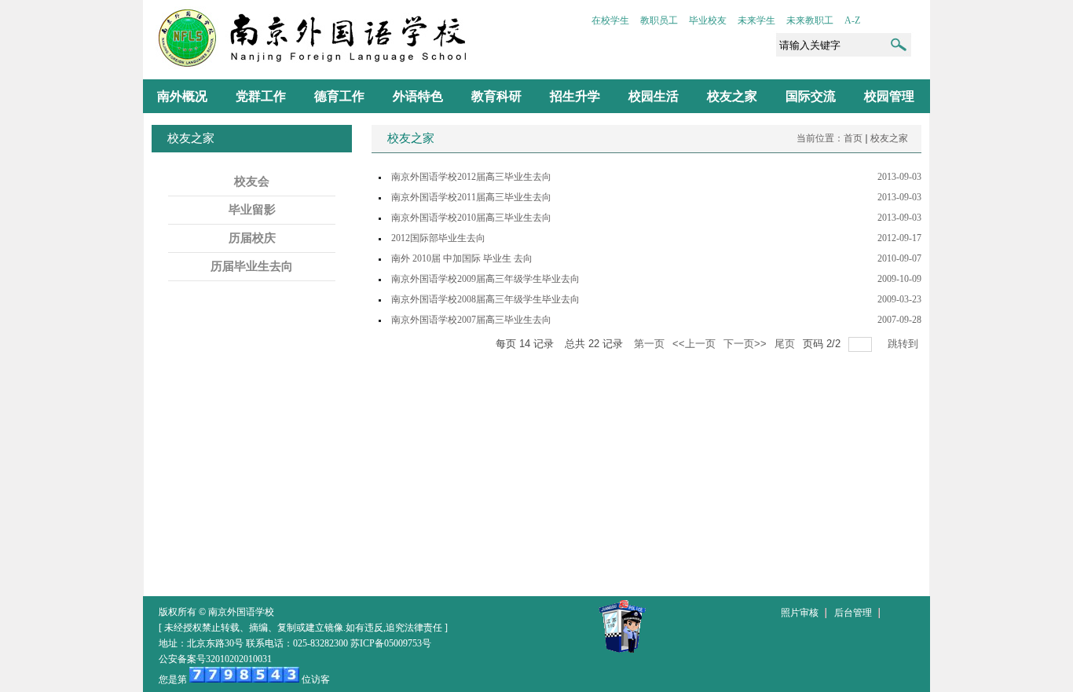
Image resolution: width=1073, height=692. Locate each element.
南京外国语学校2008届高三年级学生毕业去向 (485, 299)
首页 (853, 138)
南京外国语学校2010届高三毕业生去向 (471, 217)
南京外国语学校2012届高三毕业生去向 (471, 176)
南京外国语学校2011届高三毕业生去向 (471, 197)
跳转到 (904, 344)
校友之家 (889, 138)
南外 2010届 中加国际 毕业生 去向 (462, 258)
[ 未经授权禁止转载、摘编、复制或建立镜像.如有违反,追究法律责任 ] (303, 627)
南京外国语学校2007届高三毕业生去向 (471, 319)
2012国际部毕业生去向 (438, 237)
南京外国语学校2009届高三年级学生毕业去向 (485, 278)
